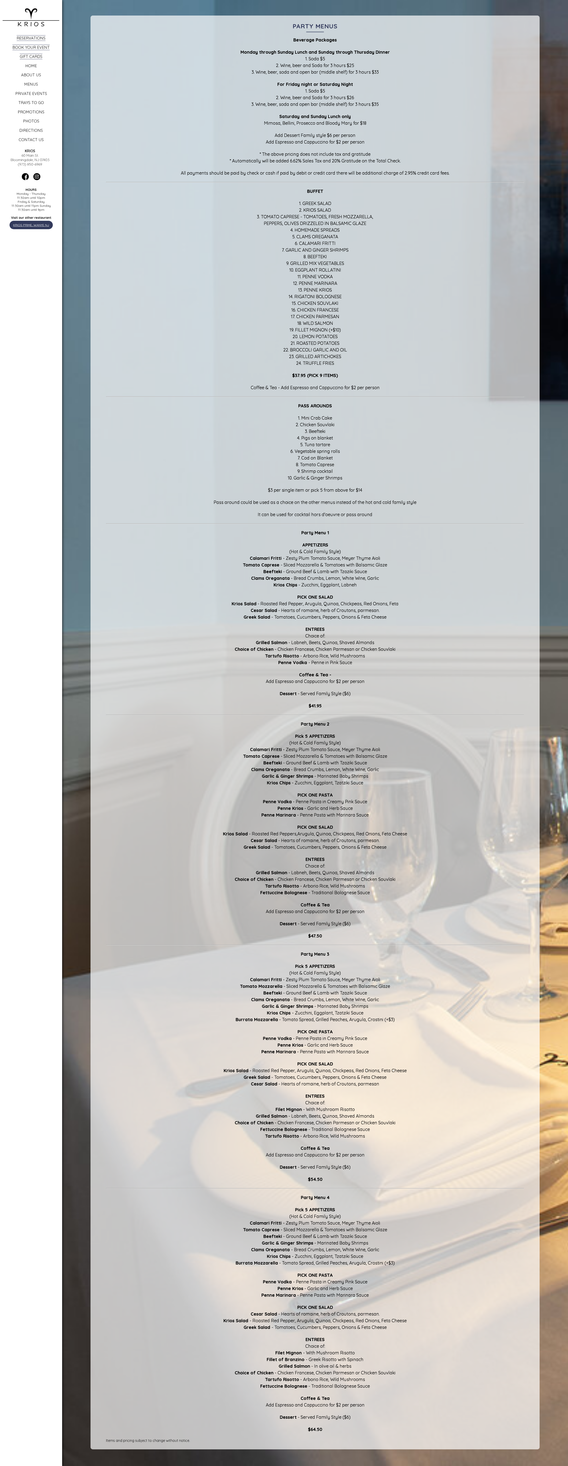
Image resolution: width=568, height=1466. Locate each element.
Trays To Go (31, 102)
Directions (31, 130)
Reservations (31, 38)
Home (31, 65)
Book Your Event (31, 47)
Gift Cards (31, 56)
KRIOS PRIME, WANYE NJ (31, 225)
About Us (31, 74)
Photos (31, 121)
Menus (31, 84)
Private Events (31, 93)
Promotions (31, 111)
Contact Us (31, 139)
